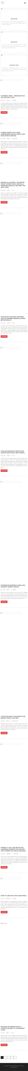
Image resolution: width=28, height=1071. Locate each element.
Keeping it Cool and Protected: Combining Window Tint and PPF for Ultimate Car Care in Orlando (13, 849)
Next (15, 1057)
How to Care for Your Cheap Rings (13, 896)
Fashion (14, 100)
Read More (5, 27)
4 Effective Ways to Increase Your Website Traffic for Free (13, 717)
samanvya (8, 853)
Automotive (16, 853)
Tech (14, 322)
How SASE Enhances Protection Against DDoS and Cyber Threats (13, 452)
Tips (13, 190)
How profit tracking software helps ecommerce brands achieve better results (13, 318)
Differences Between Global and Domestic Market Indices (13, 586)
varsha (8, 100)
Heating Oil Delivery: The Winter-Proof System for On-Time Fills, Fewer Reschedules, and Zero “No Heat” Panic (13, 184)
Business (14, 589)
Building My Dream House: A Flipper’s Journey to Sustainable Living (13, 1028)
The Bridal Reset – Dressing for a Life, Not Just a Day (13, 96)
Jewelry (14, 898)
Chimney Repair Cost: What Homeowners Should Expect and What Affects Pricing (13, 134)
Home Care (15, 138)
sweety (8, 720)
